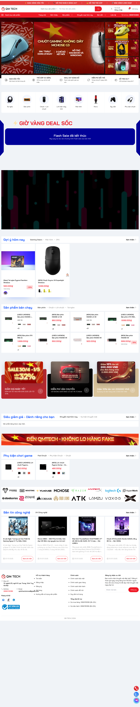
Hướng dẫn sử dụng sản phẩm (46, 594)
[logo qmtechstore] (18, 576)
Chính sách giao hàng (78, 582)
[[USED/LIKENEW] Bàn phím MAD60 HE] (77, 340)
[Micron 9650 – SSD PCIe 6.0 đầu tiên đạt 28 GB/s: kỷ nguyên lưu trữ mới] (53, 526)
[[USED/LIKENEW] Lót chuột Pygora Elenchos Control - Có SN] (8, 467)
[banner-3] (52, 48)
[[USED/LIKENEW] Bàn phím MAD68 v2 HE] (8, 319)
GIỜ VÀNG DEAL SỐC (45, 123)
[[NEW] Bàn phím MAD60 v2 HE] (77, 319)
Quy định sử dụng (76, 594)
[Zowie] (27, 498)
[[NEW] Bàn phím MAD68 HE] (112, 340)
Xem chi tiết (27, 559)
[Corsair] (44, 498)
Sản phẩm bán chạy (18, 307)
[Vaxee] (113, 498)
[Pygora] (9, 490)
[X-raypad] (130, 498)
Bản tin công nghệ (17, 512)
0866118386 (8, 591)
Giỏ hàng (39, 590)
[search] (98, 8)
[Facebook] (3, 600)
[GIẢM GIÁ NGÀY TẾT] (24, 372)
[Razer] (78, 490)
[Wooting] (27, 490)
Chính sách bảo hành (77, 586)
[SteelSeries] (9, 498)
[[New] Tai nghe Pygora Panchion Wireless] (18, 260)
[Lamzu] (95, 498)
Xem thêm (130, 240)
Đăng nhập (40, 582)
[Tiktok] (8, 599)
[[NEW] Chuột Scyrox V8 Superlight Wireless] (53, 260)
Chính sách (74, 575)
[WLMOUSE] (44, 490)
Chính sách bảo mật (77, 578)
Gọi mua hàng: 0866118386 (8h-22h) (83, 602)
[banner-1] (122, 30)
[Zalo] (14, 600)
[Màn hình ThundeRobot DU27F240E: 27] (87, 526)
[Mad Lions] (61, 498)
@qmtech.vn (58, 200)
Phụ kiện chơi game (18, 455)
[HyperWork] (130, 490)
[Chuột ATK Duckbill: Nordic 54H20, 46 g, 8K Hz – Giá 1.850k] (122, 526)
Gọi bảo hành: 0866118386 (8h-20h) (83, 606)
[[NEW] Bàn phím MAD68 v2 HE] (43, 319)
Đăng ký (39, 586)
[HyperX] (95, 490)
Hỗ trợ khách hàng (43, 575)
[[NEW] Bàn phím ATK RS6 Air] (8, 340)
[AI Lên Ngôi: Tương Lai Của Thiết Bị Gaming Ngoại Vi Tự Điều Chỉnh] (18, 526)
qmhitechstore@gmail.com (29, 591)
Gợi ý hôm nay (14, 239)
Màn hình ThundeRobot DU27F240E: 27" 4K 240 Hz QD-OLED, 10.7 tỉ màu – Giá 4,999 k (87, 541)
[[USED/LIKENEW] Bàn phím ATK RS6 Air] (112, 319)
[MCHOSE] (61, 490)
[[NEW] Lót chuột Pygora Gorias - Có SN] (43, 467)
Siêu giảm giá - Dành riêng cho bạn (29, 417)
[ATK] (78, 498)
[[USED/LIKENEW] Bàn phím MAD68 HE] (43, 340)
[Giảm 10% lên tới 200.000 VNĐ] (116, 372)
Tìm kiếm (39, 578)
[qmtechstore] (9, 9)
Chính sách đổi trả (76, 590)
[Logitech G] (113, 490)
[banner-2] (122, 48)
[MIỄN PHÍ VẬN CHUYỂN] (70, 372)
